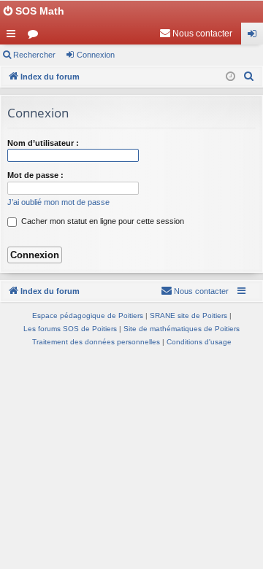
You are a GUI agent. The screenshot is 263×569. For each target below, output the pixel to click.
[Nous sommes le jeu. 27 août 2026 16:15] (230, 77)
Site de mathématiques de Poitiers (181, 329)
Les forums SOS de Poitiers (70, 329)
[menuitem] (195, 33)
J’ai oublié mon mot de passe (58, 202)
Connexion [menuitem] (255, 36)
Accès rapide (14, 36)
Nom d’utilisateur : (43, 143)
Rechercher (34, 54)
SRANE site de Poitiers (188, 315)
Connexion (96, 54)
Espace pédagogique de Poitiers (87, 315)
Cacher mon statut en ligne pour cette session (101, 221)
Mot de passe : (35, 175)
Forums (36, 36)
